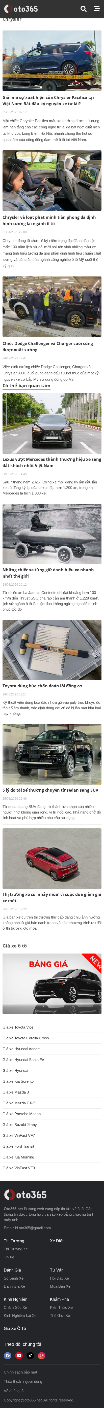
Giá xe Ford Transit (18, 1146)
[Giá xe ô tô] (52, 984)
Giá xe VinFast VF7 (19, 1135)
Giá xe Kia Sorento (18, 1081)
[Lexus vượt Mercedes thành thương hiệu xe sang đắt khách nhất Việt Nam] (52, 423)
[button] (87, 9)
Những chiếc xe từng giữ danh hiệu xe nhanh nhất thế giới (48, 573)
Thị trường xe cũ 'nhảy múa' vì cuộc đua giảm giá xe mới (52, 897)
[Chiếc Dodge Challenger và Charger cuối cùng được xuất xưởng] (52, 306)
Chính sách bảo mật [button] (20, 1372)
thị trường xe (16, 1249)
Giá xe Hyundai (15, 1070)
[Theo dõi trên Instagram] (41, 1355)
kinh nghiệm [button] (15, 1299)
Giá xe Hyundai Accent (21, 1049)
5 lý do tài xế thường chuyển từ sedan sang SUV (50, 790)
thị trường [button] (14, 1241)
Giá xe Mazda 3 (16, 1092)
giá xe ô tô (15, 1328)
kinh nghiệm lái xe (20, 1315)
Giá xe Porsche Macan (22, 1114)
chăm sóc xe (15, 1307)
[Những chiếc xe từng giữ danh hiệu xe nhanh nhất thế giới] (52, 534)
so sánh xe (13, 1278)
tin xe (9, 1257)
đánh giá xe (14, 1286)
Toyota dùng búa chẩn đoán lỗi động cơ (42, 686)
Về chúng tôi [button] (14, 1391)
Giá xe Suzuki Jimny (20, 1124)
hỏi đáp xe (59, 1278)
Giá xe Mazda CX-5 (19, 1103)
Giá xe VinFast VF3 (19, 1168)
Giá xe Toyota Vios (18, 1027)
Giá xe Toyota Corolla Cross (26, 1038)
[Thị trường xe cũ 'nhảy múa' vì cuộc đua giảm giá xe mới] (52, 858)
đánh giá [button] (12, 1270)
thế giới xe (60, 1315)
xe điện (57, 1241)
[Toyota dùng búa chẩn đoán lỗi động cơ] (52, 650)
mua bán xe (60, 1286)
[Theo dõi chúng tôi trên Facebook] (7, 1355)
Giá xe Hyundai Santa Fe (23, 1060)
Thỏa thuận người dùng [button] (23, 1381)
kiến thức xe (61, 1307)
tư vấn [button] (57, 1270)
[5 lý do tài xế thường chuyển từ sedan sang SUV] (52, 754)
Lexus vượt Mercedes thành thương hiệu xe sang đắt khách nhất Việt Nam (52, 462)
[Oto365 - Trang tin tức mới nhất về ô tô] (24, 9)
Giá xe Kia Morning (18, 1157)
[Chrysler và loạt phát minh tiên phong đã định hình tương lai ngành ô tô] (52, 180)
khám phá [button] (59, 1299)
